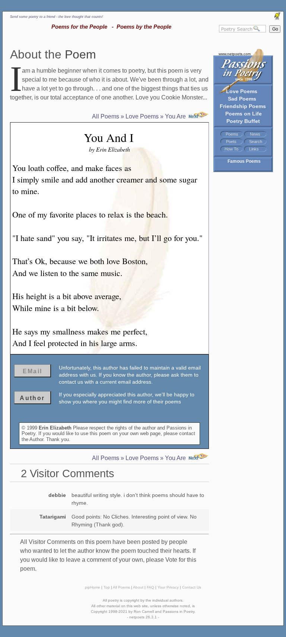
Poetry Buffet (243, 121)
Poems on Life (243, 114)
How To (231, 149)
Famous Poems (244, 161)
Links (254, 149)
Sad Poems (242, 99)
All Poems (105, 116)
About (138, 587)
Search (255, 141)
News (255, 134)
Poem (80, 54)
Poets (231, 141)
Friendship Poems (243, 106)
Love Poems (241, 91)
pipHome (92, 587)
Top (107, 587)
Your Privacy (168, 587)
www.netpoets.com (235, 54)
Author (32, 398)
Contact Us (191, 587)
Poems (232, 134)
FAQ (150, 587)
